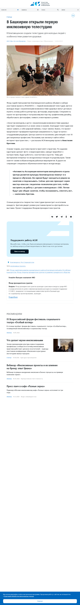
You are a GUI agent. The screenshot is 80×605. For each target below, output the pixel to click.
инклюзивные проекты (18, 266)
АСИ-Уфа (10, 41)
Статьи (9, 17)
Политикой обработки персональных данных (19, 596)
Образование (48, 41)
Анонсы (9, 332)
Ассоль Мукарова (20, 41)
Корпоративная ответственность (32, 379)
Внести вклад (19, 252)
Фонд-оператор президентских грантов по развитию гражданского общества (43, 272)
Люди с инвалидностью (35, 41)
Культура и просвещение (28, 357)
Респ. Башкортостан (27, 262)
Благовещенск (15, 262)
